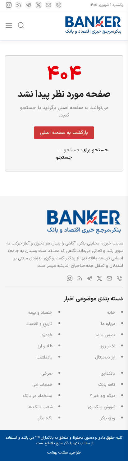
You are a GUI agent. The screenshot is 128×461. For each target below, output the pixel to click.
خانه (111, 312)
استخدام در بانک (38, 396)
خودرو (47, 335)
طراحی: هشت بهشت (64, 453)
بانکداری (108, 373)
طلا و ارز (45, 346)
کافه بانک (106, 384)
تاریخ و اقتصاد (39, 324)
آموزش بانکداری (101, 407)
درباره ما (108, 324)
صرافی (47, 373)
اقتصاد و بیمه (40, 312)
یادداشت (45, 357)
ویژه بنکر (107, 418)
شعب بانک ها (40, 407)
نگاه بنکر (45, 418)
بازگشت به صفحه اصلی (64, 132)
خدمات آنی (42, 384)
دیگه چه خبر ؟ (102, 396)
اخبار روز (108, 346)
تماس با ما (105, 335)
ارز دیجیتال (105, 357)
